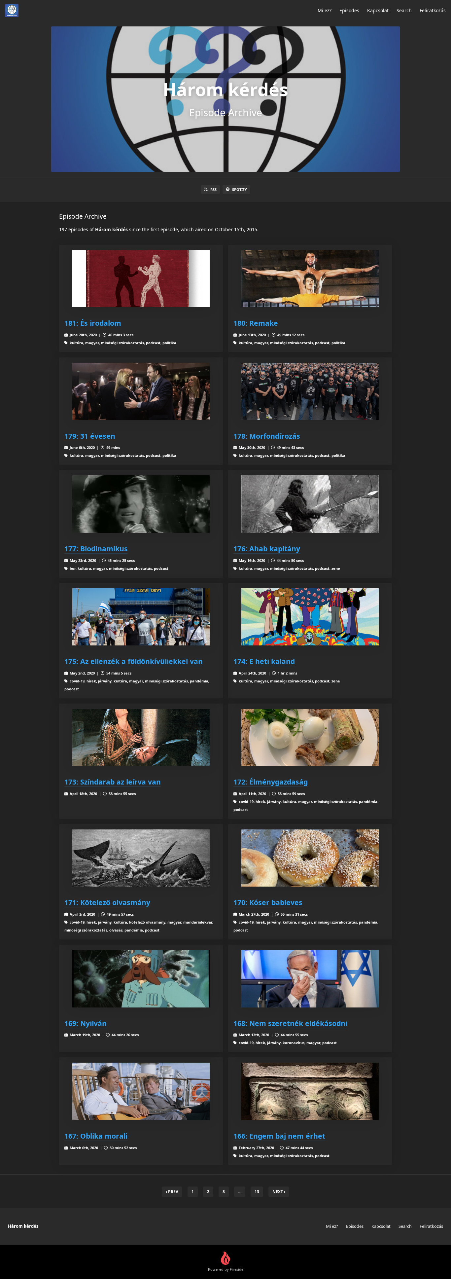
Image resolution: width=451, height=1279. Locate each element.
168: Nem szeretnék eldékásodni (290, 1023)
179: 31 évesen (89, 436)
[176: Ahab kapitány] (310, 503)
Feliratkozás (433, 10)
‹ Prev (172, 1191)
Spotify (239, 189)
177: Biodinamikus (96, 548)
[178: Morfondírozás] (310, 391)
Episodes (349, 10)
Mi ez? (324, 10)
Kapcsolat (378, 10)
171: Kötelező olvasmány (107, 902)
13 (257, 1191)
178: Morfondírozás (266, 436)
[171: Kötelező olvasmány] (141, 858)
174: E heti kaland (264, 661)
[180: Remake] (310, 278)
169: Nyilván (85, 1023)
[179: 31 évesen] (141, 391)
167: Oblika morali (95, 1136)
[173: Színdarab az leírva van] (141, 737)
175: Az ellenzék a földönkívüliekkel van (133, 661)
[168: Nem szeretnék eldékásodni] (310, 978)
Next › (278, 1191)
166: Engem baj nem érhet (279, 1136)
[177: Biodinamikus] (141, 503)
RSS (213, 189)
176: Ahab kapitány (266, 548)
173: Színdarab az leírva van (112, 781)
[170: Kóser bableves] (310, 858)
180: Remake (255, 323)
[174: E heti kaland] (310, 616)
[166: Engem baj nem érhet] (310, 1091)
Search (404, 10)
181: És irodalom (92, 323)
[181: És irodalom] (141, 278)
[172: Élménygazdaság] (310, 737)
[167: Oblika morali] (141, 1091)
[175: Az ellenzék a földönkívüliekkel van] (141, 616)
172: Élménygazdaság (270, 781)
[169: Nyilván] (141, 978)
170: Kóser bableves (267, 902)
